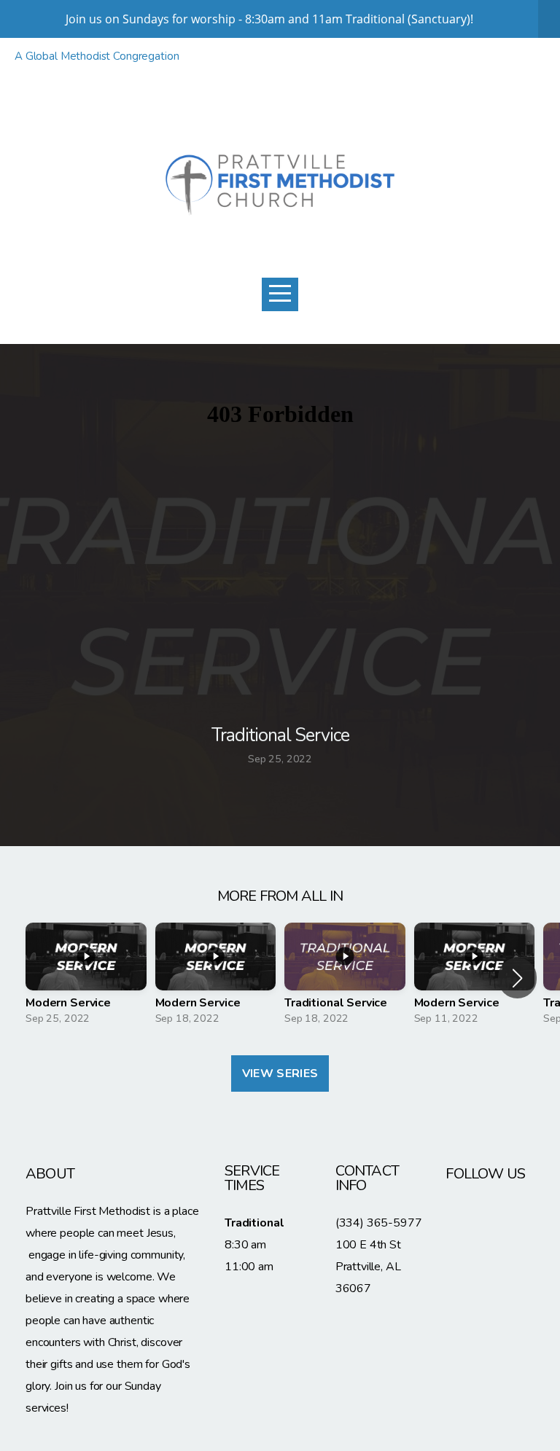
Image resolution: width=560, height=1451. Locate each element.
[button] (517, 978)
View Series (280, 1073)
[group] (86, 978)
